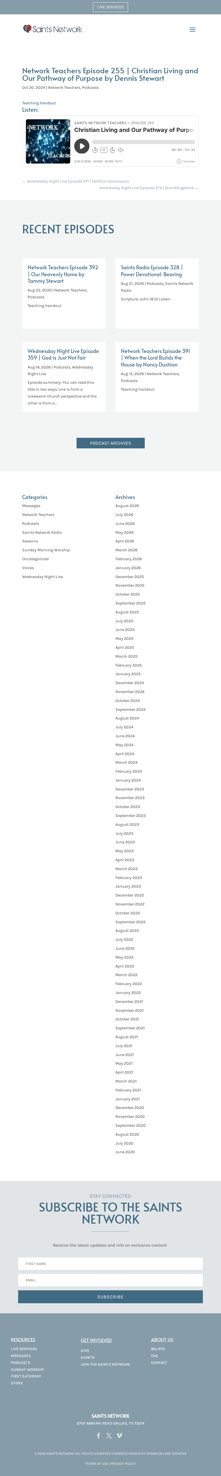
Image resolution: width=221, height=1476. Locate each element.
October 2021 (127, 1019)
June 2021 (124, 1054)
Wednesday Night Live (42, 576)
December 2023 (129, 789)
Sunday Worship (27, 1369)
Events (88, 1357)
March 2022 (126, 974)
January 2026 (128, 567)
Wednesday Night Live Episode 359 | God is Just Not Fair (63, 354)
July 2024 (124, 727)
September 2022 (130, 922)
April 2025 (124, 647)
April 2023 (124, 859)
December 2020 (129, 1107)
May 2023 (124, 851)
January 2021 (127, 1099)
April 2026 (124, 541)
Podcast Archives (110, 443)
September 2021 (130, 1028)
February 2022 (128, 983)
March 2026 (126, 550)
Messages (31, 505)
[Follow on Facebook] (98, 1435)
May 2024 (124, 744)
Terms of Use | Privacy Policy (110, 1464)
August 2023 (127, 824)
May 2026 (124, 532)
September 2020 (130, 1125)
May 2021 (124, 1063)
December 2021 (129, 1001)
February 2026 (128, 558)
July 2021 (123, 1045)
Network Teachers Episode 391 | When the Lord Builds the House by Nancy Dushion (155, 357)
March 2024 (126, 762)
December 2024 (129, 682)
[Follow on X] (109, 1435)
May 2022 (124, 957)
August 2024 (127, 718)
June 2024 (125, 736)
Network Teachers (64, 87)
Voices (28, 567)
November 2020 (130, 1116)
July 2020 (124, 1143)
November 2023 (129, 797)
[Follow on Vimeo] (119, 1435)
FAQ (154, 1356)
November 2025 (129, 585)
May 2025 (124, 638)
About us (162, 1339)
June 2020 (125, 1151)
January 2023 (128, 886)
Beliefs (158, 1349)
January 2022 (128, 992)
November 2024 (129, 691)
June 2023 (125, 842)
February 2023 (128, 877)
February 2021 (128, 1090)
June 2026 (125, 523)
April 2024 (124, 753)
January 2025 (128, 673)
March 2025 (126, 656)
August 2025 (127, 612)
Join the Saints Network (105, 1364)
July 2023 (124, 833)
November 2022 (129, 904)
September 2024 (130, 709)
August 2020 (127, 1134)
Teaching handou (38, 103)
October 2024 (127, 700)
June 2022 (125, 948)
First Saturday (26, 1376)
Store (17, 1383)
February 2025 (128, 665)
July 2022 (124, 939)
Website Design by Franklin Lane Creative (150, 1454)
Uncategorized (35, 558)
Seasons (30, 541)
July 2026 (124, 514)
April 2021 (124, 1072)
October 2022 (127, 913)
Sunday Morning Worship (46, 550)
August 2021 (126, 1036)
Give (85, 1350)
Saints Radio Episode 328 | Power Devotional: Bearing (152, 270)
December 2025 (129, 576)
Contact (159, 1362)
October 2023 (127, 806)
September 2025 (130, 603)
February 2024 (128, 771)
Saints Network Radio (42, 532)
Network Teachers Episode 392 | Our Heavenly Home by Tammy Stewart (63, 274)
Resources (23, 1339)
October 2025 (127, 594)
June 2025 (125, 629)
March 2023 (126, 868)
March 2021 (126, 1081)
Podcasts (90, 87)
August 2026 (127, 505)
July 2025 (124, 621)
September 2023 (130, 815)
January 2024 (128, 780)
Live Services (110, 7)
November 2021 (129, 1010)
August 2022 (127, 930)
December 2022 (129, 895)
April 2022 (124, 966)
